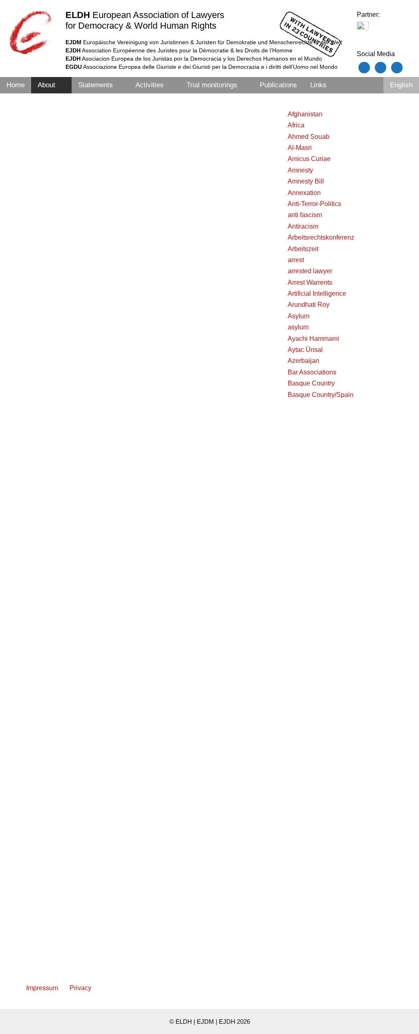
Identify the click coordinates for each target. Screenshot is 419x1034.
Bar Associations (312, 372)
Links (318, 85)
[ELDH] (30, 32)
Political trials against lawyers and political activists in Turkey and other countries (77, 124)
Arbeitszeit (303, 248)
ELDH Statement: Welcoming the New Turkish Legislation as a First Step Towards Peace (78, 415)
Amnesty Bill (306, 181)
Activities (149, 85)
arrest (296, 259)
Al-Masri (300, 147)
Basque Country (311, 383)
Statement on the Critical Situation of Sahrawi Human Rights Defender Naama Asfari (206, 681)
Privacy (80, 987)
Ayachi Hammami (313, 338)
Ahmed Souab (308, 136)
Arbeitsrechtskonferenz (321, 237)
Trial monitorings (212, 85)
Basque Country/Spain (321, 394)
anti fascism (305, 214)
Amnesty (300, 170)
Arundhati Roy (308, 304)
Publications (278, 85)
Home (16, 85)
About (46, 85)
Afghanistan (305, 114)
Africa (296, 125)
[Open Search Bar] (372, 85)
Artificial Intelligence (317, 293)
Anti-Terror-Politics (314, 203)
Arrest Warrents (310, 282)
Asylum (298, 316)
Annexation (304, 192)
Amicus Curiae (309, 158)
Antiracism (303, 226)
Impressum (42, 987)
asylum (298, 327)
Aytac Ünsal (305, 349)
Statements (95, 85)
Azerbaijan (303, 360)
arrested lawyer (310, 271)
